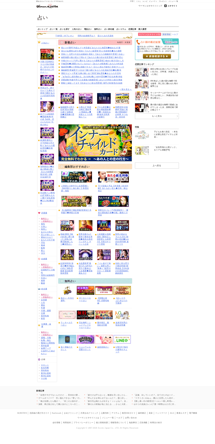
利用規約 (67, 422)
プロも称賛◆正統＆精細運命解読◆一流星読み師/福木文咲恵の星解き (104, 112)
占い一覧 (54, 29)
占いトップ (43, 29)
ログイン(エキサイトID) (149, 34)
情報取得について (118, 422)
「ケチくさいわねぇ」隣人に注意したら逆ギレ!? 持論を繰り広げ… (163, 398)
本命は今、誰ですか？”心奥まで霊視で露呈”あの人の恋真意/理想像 (47, 93)
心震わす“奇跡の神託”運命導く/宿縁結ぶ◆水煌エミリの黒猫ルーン (86, 112)
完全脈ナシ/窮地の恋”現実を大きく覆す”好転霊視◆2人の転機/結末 (47, 198)
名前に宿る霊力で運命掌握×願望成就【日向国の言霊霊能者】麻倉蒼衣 (122, 268)
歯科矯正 (142, 413)
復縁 (43, 245)
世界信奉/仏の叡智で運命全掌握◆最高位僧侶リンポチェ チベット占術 (86, 239)
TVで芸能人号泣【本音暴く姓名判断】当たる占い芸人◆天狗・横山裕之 (113, 188)
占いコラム (121, 29)
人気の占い (77, 29)
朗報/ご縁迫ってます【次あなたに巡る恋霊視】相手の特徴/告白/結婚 (91, 83)
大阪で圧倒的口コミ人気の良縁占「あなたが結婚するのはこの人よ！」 (47, 66)
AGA (172, 413)
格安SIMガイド (128, 413)
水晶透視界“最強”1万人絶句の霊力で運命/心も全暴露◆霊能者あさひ (86, 268)
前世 (43, 318)
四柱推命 (45, 370)
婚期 (43, 280)
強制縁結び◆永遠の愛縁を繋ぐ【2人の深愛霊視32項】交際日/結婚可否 (47, 171)
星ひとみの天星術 (105, 36)
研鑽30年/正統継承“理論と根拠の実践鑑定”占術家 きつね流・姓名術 (121, 112)
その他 (44, 378)
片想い (44, 226)
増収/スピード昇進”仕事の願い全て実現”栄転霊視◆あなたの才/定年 (91, 73)
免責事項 (133, 422)
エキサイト (173, 6)
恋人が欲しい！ (48, 235)
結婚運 (44, 259)
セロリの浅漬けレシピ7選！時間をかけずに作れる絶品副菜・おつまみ (165, 404)
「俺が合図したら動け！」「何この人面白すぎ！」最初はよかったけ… (70, 401)
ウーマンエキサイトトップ (150, 6)
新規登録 (167, 34)
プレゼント (163, 1)
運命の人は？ (47, 237)
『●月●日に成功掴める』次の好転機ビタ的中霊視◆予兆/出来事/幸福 (91, 76)
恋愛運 (44, 213)
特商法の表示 (156, 422)
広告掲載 (143, 422)
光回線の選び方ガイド (39, 413)
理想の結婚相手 (48, 275)
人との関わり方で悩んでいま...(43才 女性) (157, 51)
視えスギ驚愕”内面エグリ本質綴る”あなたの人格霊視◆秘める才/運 (91, 48)
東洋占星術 (46, 373)
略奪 (43, 248)
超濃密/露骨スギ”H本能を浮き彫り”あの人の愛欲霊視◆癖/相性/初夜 (47, 145)
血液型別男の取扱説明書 (121, 323)
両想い (44, 229)
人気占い (45, 43)
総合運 (44, 289)
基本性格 (45, 316)
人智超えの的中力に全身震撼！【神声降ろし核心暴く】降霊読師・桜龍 (75, 188)
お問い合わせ (131, 418)
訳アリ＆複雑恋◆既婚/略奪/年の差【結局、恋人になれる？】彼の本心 (47, 119)
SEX (43, 253)
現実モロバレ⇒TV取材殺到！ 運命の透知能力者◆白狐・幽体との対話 (113, 212)
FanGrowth (56, 413)
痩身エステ (181, 413)
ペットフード (161, 413)
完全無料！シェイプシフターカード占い (85, 325)
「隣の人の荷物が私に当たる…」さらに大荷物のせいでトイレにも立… (117, 404)
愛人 (43, 250)
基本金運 (45, 345)
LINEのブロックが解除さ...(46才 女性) (156, 49)
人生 (43, 302)
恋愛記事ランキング (144, 64)
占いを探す (65, 29)
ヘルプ (175, 34)
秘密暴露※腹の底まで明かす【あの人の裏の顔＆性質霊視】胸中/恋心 (92, 57)
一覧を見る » (126, 89)
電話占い (88, 29)
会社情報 (56, 422)
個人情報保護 (102, 422)
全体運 (44, 300)
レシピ (145, 1)
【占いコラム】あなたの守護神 (121, 300)
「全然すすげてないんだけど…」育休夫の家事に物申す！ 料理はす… (69, 395)
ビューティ (153, 1)
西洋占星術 (46, 376)
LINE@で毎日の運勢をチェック (122, 349)
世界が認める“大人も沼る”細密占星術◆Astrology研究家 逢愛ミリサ (122, 239)
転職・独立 (46, 340)
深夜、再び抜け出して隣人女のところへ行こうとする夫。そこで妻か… (70, 404)
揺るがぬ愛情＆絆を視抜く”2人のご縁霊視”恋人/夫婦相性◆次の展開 (91, 51)
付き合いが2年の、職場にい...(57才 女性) (157, 47)
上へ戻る (157, 165)
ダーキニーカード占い (85, 299)
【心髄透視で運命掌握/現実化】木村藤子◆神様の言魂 (76, 211)
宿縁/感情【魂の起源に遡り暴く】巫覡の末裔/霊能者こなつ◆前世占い (67, 239)
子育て (132, 1)
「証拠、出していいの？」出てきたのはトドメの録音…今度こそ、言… (165, 395)
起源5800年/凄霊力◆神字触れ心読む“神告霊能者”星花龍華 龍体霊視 (67, 268)
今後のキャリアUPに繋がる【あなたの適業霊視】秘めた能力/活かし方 (92, 61)
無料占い (98, 29)
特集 (137, 127)
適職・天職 (46, 338)
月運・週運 (46, 310)
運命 (43, 305)
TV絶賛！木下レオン (64, 36)
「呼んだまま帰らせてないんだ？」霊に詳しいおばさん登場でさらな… (117, 398)
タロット (45, 365)
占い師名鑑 (109, 29)
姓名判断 (45, 368)
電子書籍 (193, 413)
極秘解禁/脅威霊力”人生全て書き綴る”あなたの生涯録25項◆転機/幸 (91, 70)
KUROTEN (22, 413)
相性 (43, 224)
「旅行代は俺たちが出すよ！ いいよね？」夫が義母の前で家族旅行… (117, 401)
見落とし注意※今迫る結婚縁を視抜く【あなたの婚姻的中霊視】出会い (92, 54)
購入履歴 (142, 29)
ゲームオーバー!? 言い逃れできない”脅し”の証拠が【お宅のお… (67, 398)
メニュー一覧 (173, 1)
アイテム (115, 413)
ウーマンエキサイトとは (88, 418)
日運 (43, 313)
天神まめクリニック (89, 413)
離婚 (43, 283)
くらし (138, 1)
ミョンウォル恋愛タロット (85, 348)
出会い (44, 278)
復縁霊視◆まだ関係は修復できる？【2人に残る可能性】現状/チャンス (92, 67)
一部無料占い (47, 221)
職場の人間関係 (48, 343)
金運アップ (46, 348)
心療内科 (105, 413)
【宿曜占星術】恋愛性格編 (103, 300)
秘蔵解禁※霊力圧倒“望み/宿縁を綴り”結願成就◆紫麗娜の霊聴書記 (67, 112)
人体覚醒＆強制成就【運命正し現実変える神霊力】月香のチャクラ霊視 (104, 239)
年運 (43, 308)
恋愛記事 (132, 29)
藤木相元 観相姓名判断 (103, 323)
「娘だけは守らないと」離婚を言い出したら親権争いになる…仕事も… (117, 395)
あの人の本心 (47, 232)
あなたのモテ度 (48, 240)
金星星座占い (103, 347)
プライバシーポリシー (83, 422)
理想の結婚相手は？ (87, 36)
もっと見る (157, 116)
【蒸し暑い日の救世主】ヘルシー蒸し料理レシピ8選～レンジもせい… (165, 401)
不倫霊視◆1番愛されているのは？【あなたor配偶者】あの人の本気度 (92, 64)
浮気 (43, 242)
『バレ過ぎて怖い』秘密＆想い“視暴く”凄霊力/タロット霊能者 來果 (104, 268)
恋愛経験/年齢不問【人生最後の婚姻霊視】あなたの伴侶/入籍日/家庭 (91, 80)
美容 (151, 413)
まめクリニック (71, 413)
